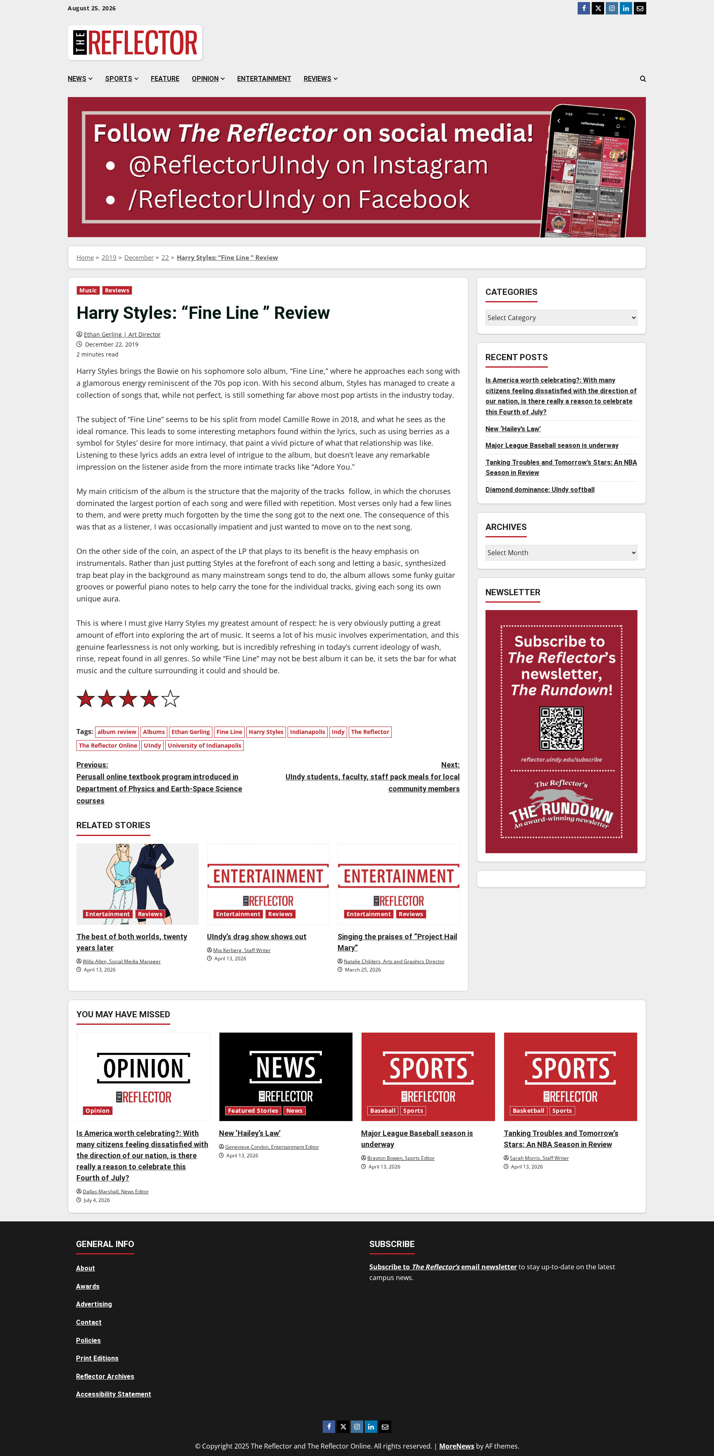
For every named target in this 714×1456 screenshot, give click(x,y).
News (77, 79)
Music (88, 290)
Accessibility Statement (113, 1394)
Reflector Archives (105, 1376)
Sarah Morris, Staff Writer (539, 1157)
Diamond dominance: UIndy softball (540, 490)
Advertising (94, 1304)
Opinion (205, 79)
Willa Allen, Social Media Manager (122, 961)
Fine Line (229, 732)
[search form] (643, 79)
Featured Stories (253, 1110)
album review (117, 732)
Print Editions (97, 1358)
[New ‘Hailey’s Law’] (286, 1076)
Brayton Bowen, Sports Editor (401, 1157)
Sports (118, 79)
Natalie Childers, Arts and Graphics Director (394, 961)
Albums (154, 732)
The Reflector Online (108, 745)
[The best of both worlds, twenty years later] (137, 884)
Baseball (382, 1110)
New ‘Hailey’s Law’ (513, 429)
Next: (373, 776)
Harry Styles (266, 732)
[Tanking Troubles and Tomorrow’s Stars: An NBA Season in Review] (571, 1076)
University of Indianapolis (204, 745)
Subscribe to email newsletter (443, 1266)
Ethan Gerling (190, 732)
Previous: (159, 782)
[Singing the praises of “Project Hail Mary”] (399, 884)
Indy (338, 732)
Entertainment (264, 79)
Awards (88, 1286)
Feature (165, 79)
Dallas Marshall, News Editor (116, 1191)
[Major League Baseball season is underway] (428, 1076)
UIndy (152, 745)
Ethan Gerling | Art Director (122, 334)
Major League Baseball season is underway (552, 446)
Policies (88, 1340)
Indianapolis (307, 732)
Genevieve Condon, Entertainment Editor (272, 1146)
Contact (89, 1322)
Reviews (317, 79)
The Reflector (370, 732)
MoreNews (456, 1446)
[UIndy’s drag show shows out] (268, 884)
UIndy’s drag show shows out (257, 936)
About (85, 1268)
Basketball (529, 1110)
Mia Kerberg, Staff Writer (242, 950)
